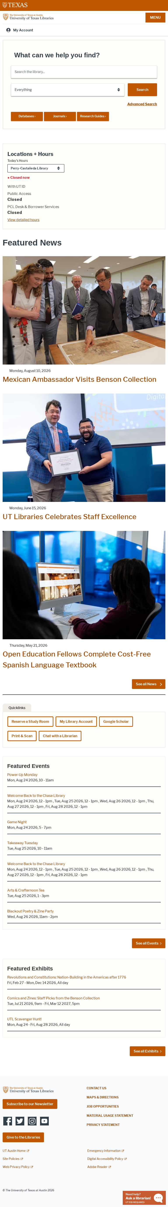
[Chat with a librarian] (144, 1197)
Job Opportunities (103, 1106)
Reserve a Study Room (30, 721)
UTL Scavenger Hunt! (24, 1019)
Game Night (17, 822)
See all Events (147, 943)
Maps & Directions (103, 1097)
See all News (146, 684)
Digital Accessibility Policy (105, 1159)
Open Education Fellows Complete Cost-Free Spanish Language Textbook (77, 659)
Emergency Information (104, 1151)
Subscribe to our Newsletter (30, 1104)
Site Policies (11, 1159)
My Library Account (76, 721)
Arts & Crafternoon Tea (25, 890)
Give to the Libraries (23, 1137)
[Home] (28, 17)
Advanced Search (142, 104)
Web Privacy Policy (16, 1167)
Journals (60, 116)
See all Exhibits (146, 1051)
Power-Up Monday (22, 775)
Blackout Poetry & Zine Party (30, 911)
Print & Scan (22, 736)
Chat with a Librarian (60, 736)
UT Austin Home (14, 1151)
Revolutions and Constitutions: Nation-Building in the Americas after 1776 (66, 977)
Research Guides (93, 116)
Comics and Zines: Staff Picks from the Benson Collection (53, 998)
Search (142, 90)
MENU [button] (155, 17)
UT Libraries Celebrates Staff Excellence (69, 516)
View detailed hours (23, 220)
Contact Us (96, 1088)
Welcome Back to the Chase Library (36, 796)
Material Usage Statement (110, 1116)
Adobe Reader (97, 1167)
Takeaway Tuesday (22, 843)
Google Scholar (116, 721)
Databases (27, 116)
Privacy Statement (103, 1125)
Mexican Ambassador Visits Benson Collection (79, 379)
